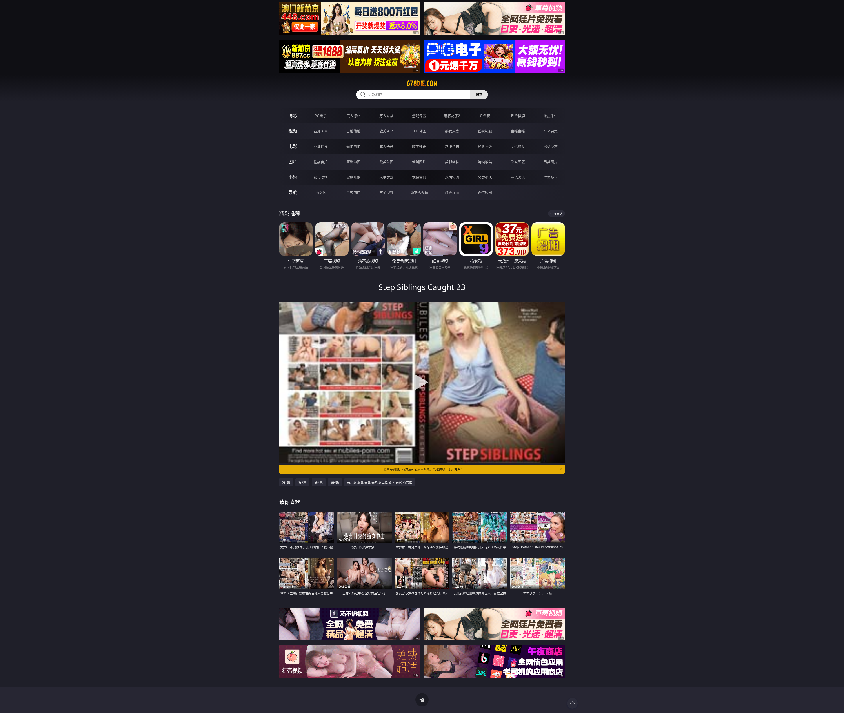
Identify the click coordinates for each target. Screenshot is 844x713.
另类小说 (485, 177)
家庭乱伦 (353, 177)
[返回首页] (572, 703)
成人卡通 (386, 146)
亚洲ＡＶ (321, 131)
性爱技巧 (551, 177)
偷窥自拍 (321, 162)
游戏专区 (419, 115)
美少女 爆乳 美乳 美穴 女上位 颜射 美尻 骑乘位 (379, 482)
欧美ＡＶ (386, 131)
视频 (292, 131)
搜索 (479, 94)
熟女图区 (518, 162)
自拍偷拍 (353, 131)
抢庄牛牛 (551, 115)
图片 (292, 162)
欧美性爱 (419, 146)
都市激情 (321, 177)
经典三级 (485, 146)
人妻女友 (386, 177)
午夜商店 (353, 192)
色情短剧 (485, 192)
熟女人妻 (452, 131)
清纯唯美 (485, 162)
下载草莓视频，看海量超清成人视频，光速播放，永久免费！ (422, 469)
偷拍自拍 (353, 146)
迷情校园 (452, 177)
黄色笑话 (518, 177)
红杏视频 (452, 192)
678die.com (422, 83)
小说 (292, 177)
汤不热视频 (419, 192)
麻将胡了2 (452, 115)
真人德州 (353, 115)
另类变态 (551, 146)
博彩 (292, 116)
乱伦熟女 (518, 146)
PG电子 (321, 115)
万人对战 (386, 115)
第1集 (286, 482)
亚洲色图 (353, 162)
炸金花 (485, 115)
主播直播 (518, 131)
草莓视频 (386, 192)
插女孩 (320, 192)
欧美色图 (386, 162)
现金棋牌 (518, 115)
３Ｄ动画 (419, 131)
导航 (292, 193)
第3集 (319, 482)
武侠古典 (419, 177)
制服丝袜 (452, 146)
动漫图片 (419, 162)
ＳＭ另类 (551, 131)
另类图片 (551, 162)
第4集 (335, 482)
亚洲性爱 (321, 146)
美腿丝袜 (452, 162)
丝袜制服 (485, 131)
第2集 (302, 482)
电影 (292, 146)
